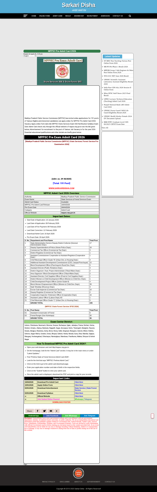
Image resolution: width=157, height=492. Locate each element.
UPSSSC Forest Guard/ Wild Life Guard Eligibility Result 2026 (116, 111)
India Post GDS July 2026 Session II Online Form (117, 89)
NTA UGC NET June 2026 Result (116, 76)
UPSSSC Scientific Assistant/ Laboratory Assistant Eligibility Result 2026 (118, 82)
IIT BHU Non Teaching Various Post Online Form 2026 (117, 62)
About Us (78, 482)
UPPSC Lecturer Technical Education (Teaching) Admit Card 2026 (118, 100)
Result (68, 16)
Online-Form (44, 16)
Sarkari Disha (78, 5)
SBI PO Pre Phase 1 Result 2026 (116, 67)
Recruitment (92, 16)
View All (105, 128)
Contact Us (118, 16)
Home (34, 16)
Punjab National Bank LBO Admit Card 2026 (116, 106)
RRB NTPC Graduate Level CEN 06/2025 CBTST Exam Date (116, 123)
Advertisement (93, 482)
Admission (105, 16)
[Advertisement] (78, 34)
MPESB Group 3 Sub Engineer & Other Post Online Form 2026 (118, 71)
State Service (80, 388)
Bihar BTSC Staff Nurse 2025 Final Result (117, 94)
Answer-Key (79, 16)
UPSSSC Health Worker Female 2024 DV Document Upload (118, 117)
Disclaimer (65, 482)
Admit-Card (57, 16)
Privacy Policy (48, 482)
